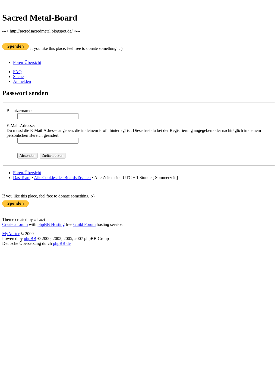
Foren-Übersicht (27, 62)
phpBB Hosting (51, 224)
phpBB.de (62, 243)
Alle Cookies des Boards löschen (62, 177)
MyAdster (11, 233)
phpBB (30, 238)
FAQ (17, 71)
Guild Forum (84, 224)
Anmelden (22, 81)
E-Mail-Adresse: (21, 125)
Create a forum (15, 224)
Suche (18, 76)
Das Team (21, 177)
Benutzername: (19, 110)
